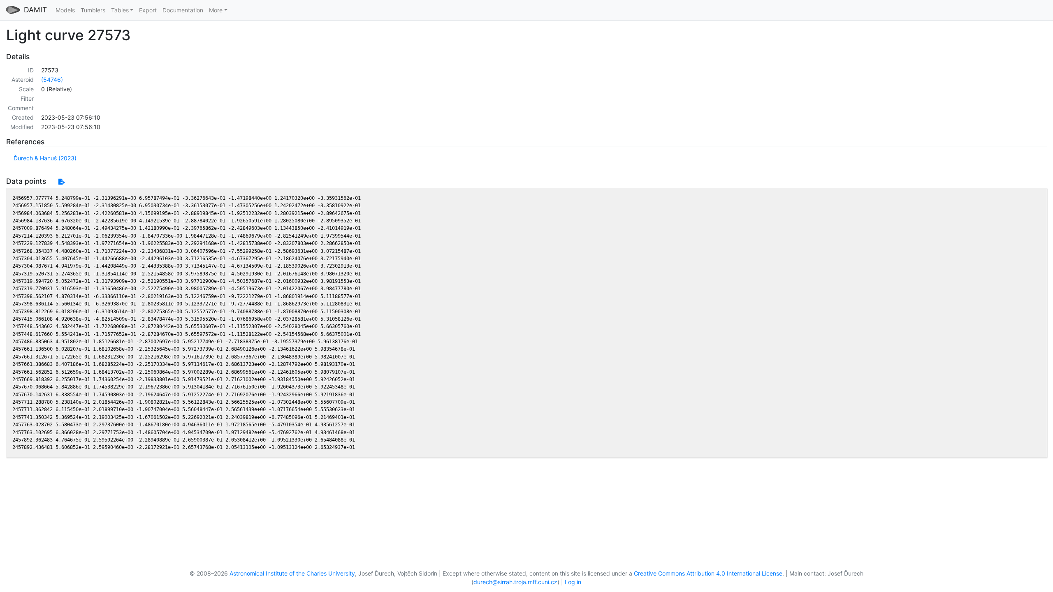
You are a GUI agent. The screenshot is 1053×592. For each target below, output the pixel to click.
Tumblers (93, 10)
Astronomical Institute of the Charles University (292, 573)
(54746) (52, 79)
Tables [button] (120, 10)
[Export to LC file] (61, 181)
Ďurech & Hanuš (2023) (45, 158)
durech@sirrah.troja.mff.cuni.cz (515, 581)
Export (148, 10)
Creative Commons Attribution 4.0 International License (708, 573)
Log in (573, 581)
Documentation (182, 10)
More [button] (216, 10)
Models (65, 10)
